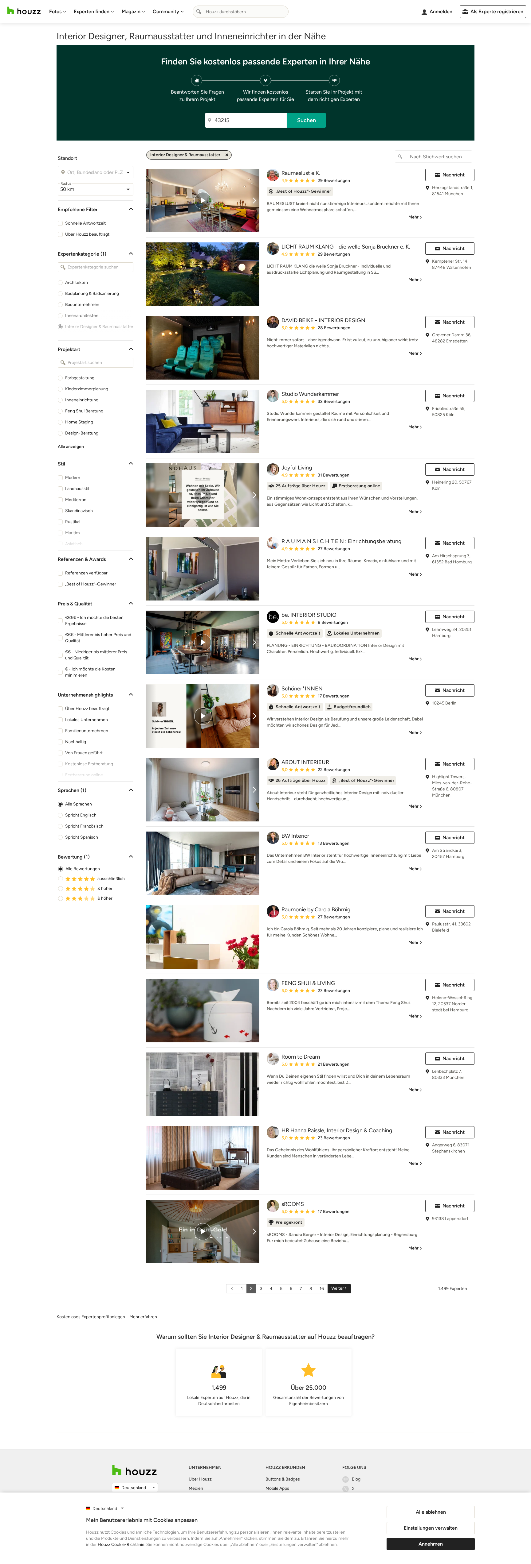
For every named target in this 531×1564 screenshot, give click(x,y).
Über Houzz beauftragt (87, 234)
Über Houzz (200, 1479)
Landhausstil (77, 488)
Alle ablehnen (431, 1512)
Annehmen (431, 1544)
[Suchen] (199, 12)
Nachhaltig (75, 741)
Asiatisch (74, 543)
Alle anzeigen (71, 446)
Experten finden (91, 11)
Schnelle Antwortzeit (85, 223)
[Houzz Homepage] (24, 10)
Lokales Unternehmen (86, 719)
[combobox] (241, 12)
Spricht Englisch (80, 815)
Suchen (306, 120)
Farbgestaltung (79, 377)
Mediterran (75, 499)
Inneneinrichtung (81, 400)
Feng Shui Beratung (84, 411)
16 (322, 1288)
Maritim (72, 532)
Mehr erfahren (143, 1316)
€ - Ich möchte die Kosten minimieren (90, 672)
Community (166, 11)
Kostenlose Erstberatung (89, 764)
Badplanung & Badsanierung (92, 293)
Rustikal (72, 521)
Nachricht (453, 175)
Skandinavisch (79, 510)
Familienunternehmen (86, 730)
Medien (196, 1488)
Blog (356, 1479)
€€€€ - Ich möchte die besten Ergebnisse (94, 620)
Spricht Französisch (84, 826)
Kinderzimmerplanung (86, 389)
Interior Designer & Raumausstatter (99, 326)
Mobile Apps (277, 1488)
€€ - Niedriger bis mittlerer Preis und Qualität (96, 655)
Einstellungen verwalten (431, 1528)
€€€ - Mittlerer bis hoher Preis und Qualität (98, 637)
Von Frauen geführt (84, 752)
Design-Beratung (81, 433)
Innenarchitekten (81, 315)
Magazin (131, 11)
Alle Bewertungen (82, 868)
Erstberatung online (84, 775)
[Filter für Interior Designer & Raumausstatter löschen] (227, 155)
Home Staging (79, 422)
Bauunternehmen (82, 304)
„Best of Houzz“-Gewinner (90, 584)
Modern (72, 477)
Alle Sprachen (78, 804)
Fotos (55, 11)
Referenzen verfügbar (86, 573)
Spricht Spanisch (81, 837)
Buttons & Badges (283, 1479)
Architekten (76, 282)
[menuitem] (57, 12)
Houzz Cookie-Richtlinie (121, 1544)
